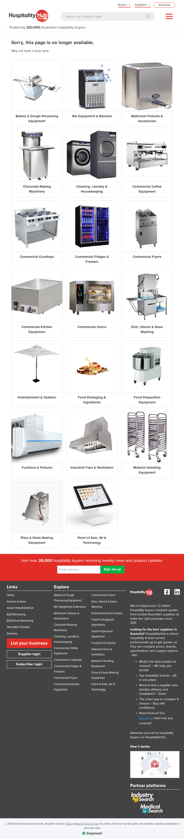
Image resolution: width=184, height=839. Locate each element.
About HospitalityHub (20, 608)
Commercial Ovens (103, 595)
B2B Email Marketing (20, 621)
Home (10, 595)
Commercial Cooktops (68, 660)
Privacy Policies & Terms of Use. (82, 823)
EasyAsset (146, 718)
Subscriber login (29, 664)
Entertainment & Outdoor (107, 613)
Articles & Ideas (16, 601)
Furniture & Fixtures (103, 643)
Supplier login (29, 654)
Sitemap (12, 633)
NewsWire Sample (18, 627)
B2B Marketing (16, 614)
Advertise (164, 5)
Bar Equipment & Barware (70, 607)
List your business (29, 643)
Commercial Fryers (65, 678)
